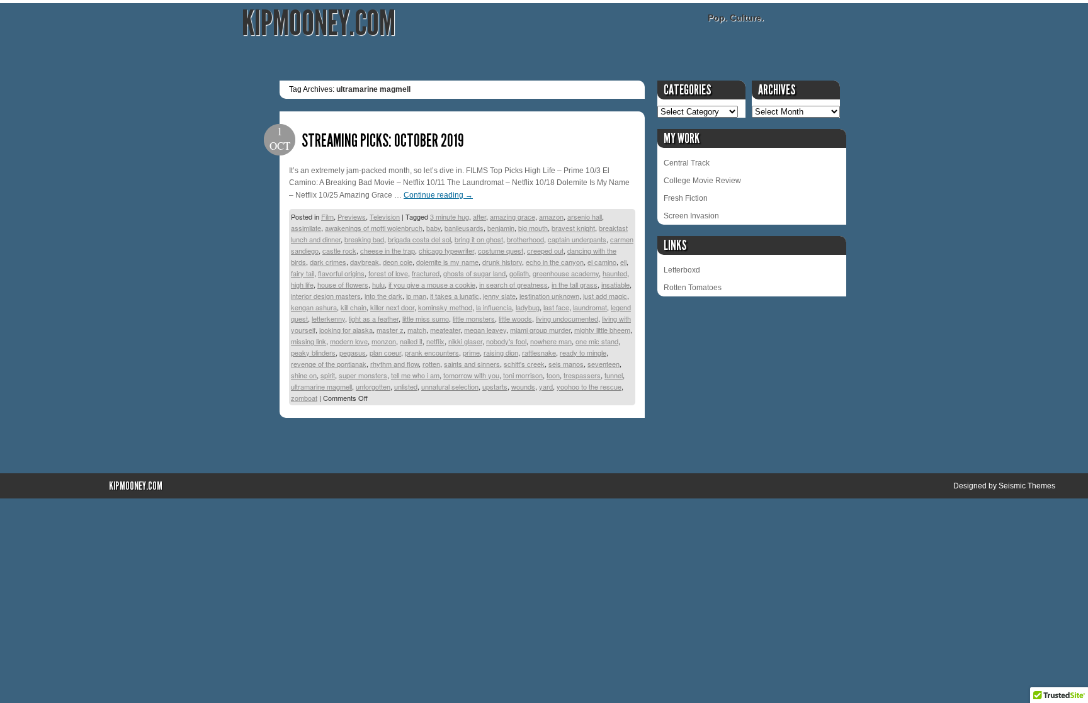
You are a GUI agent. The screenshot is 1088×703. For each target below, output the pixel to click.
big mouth (533, 228)
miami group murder (540, 330)
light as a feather (374, 318)
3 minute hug (449, 216)
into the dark (383, 296)
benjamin (500, 228)
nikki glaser (465, 341)
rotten (431, 364)
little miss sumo (425, 318)
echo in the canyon (555, 262)
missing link (308, 341)
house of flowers (342, 284)
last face (556, 307)
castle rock (339, 250)
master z (390, 330)
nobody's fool (506, 341)
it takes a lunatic (454, 296)
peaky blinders (313, 352)
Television (385, 216)
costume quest (500, 250)
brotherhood (525, 239)
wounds (523, 386)
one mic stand (596, 341)
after (479, 216)
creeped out (545, 250)
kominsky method (445, 307)
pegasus (352, 352)
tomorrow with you (471, 375)
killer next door (392, 307)
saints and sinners (472, 364)
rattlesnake (539, 352)
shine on (304, 375)
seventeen (603, 364)
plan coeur (385, 352)
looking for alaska (346, 330)
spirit (327, 375)
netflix (435, 341)
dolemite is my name (447, 262)
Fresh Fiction (686, 198)
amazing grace (512, 216)
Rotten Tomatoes (693, 287)
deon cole (397, 262)
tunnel (613, 375)
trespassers (582, 375)
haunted (615, 273)
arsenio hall (584, 216)
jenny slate (499, 296)
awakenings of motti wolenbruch (373, 228)
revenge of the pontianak (328, 364)
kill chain (353, 307)
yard (546, 386)
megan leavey (485, 330)
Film (327, 216)
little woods (515, 318)
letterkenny (328, 318)
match (416, 330)
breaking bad (364, 239)
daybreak (364, 262)
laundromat (590, 307)
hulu (378, 284)
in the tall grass (575, 284)
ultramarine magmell (321, 386)
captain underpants (577, 239)
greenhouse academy (566, 273)
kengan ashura (314, 307)
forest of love (388, 273)
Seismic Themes (1027, 485)
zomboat (304, 398)
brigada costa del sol (419, 239)
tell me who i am (415, 375)
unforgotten (373, 386)
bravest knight (573, 228)
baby (433, 228)
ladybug (528, 307)
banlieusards (464, 228)
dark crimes (328, 262)
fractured (425, 273)
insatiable (615, 284)
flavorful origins (341, 273)
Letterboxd (682, 270)
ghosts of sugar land (474, 273)
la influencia (494, 307)
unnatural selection (450, 386)
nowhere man (551, 341)
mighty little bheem (602, 330)
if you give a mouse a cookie (431, 284)
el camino (601, 262)
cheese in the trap (387, 250)
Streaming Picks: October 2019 (383, 140)
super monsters (363, 375)
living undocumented (567, 318)
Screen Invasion (691, 215)
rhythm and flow (394, 364)
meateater (445, 330)
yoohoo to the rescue (589, 386)
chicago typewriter (446, 250)
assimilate (306, 228)
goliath (519, 273)
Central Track (687, 163)
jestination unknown (549, 296)
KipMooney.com (318, 23)
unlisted (405, 386)
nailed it (411, 341)
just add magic (605, 296)
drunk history (502, 262)
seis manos (566, 364)
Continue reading (438, 195)
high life (302, 284)
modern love (349, 341)
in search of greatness (513, 284)
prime (471, 352)
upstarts (494, 386)
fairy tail (302, 273)
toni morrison (523, 375)
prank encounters (432, 352)
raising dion (501, 352)
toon (553, 375)
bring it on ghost (479, 239)
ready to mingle (583, 352)
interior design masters (326, 296)
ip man (416, 296)
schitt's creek (524, 364)
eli (623, 262)
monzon (383, 341)
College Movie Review (702, 180)
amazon (551, 216)
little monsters (474, 318)
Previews (351, 216)
